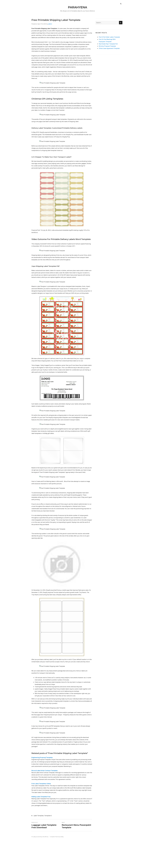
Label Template (39, 815)
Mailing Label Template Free (41, 796)
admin (50, 24)
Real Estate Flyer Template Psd (108, 44)
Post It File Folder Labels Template (109, 37)
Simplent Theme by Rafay (57, 836)
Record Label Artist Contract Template (44, 770)
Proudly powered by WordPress (39, 836)
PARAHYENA (77, 7)
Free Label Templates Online (41, 783)
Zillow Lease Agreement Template (109, 48)
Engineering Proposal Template (42, 757)
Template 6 (48, 815)
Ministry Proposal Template (107, 46)
